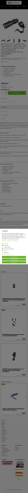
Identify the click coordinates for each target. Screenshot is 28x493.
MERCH (3, 423)
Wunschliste (4, 98)
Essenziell (6, 243)
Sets (3, 426)
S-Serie (3, 432)
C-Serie (3, 429)
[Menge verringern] (6, 94)
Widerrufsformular (6, 450)
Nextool (3, 440)
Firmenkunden (5, 449)
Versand (16, 447)
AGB (3, 454)
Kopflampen (4, 430)
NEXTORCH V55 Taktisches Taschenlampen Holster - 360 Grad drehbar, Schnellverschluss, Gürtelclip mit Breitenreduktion (13, 370)
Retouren (17, 449)
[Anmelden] (2, 6)
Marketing (6, 245)
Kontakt (16, 450)
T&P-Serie (4, 434)
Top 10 (3, 427)
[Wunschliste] (6, 6)
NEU (3, 425)
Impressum (4, 453)
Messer (3, 441)
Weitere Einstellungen (6, 254)
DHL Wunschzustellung (9, 249)
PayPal (5, 250)
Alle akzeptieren (14, 257)
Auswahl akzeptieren (14, 259)
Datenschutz (4, 455)
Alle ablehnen (14, 262)
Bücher (3, 422)
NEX (3, 436)
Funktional (6, 252)
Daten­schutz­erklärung (7, 240)
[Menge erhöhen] (6, 92)
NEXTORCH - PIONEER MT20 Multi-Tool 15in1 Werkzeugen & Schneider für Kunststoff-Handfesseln (13, 409)
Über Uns (4, 447)
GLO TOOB (4, 438)
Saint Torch (4, 433)
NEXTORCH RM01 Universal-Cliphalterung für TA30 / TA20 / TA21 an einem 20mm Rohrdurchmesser (13, 335)
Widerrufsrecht (5, 451)
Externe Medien (7, 247)
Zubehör (4, 437)
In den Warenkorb (16, 93)
